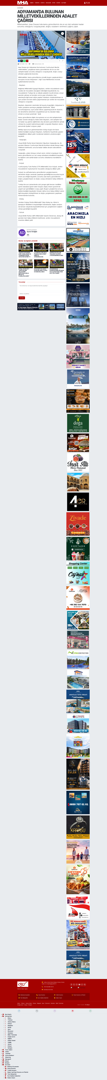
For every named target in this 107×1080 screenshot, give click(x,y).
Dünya (43, 2)
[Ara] (87, 3)
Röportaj (8, 1057)
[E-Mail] (28, 235)
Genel (9, 1044)
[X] (74, 984)
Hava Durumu (41, 995)
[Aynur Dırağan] (22, 232)
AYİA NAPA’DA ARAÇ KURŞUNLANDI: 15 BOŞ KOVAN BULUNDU (40, 270)
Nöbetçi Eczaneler (25, 995)
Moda (9, 1027)
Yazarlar (7, 1053)
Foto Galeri (8, 1049)
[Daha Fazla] (27, 61)
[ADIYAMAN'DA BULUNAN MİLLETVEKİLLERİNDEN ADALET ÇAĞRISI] (41, 45)
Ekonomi (47, 1003)
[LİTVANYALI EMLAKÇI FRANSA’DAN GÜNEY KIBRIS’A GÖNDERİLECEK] (41, 247)
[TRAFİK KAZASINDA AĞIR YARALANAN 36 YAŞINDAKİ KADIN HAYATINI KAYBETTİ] (26, 247)
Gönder (22, 298)
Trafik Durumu (59, 995)
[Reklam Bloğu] (41, 306)
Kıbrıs (31, 2)
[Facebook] (71, 984)
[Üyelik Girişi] (85, 3)
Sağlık (9, 1042)
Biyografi (8, 1059)
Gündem (20, 8)
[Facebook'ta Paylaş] (19, 61)
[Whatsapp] (82, 984)
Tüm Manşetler (24, 997)
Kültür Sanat (11, 1040)
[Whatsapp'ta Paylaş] (24, 61)
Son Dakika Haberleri (43, 997)
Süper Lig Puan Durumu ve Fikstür (17, 1072)
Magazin (48, 2)
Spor (53, 2)
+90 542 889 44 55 (49, 986)
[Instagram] (76, 984)
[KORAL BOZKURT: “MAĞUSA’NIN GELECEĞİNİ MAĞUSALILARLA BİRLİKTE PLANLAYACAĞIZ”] (26, 263)
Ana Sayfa (8, 1014)
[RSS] (85, 984)
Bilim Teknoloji (59, 1003)
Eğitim (9, 1038)
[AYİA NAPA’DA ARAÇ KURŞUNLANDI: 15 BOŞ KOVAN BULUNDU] (41, 263)
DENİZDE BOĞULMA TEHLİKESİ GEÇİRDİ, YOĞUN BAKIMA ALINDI (56, 254)
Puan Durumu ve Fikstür (79, 995)
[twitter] (37, 1011)
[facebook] (19, 1011)
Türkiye (37, 2)
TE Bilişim (87, 1004)
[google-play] (82, 988)
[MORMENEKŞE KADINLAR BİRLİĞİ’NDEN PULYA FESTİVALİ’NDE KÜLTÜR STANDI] (57, 263)
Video (7, 1051)
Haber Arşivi (59, 997)
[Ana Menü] (89, 3)
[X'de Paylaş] (21, 61)
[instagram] (54, 1011)
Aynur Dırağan (32, 231)
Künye (58, 2)
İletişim (63, 2)
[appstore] (74, 988)
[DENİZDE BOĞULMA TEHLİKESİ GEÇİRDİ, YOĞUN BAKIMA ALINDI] (57, 247)
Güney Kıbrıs (29, 1003)
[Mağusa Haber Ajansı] (22, 3)
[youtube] (72, 1011)
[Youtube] (79, 984)
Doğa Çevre (20, 1005)
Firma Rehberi (9, 1055)
